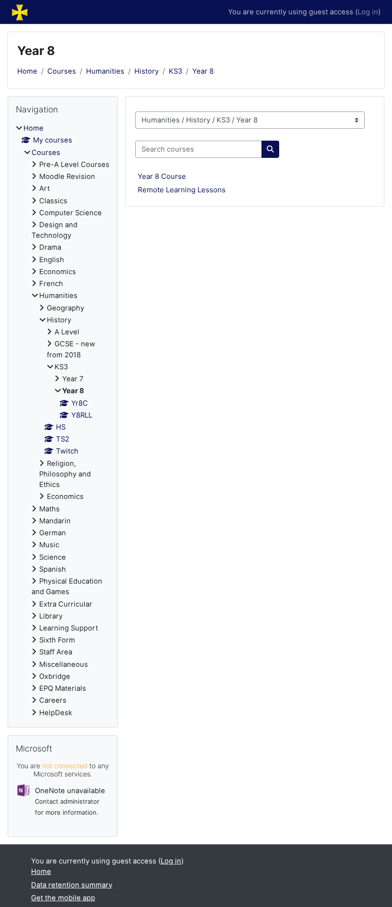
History (146, 71)
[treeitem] (62, 420)
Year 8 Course (162, 176)
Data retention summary (71, 885)
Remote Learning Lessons (182, 189)
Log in (368, 12)
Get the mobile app (63, 898)
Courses (61, 71)
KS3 (175, 71)
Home (27, 71)
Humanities (105, 71)
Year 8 (203, 71)
